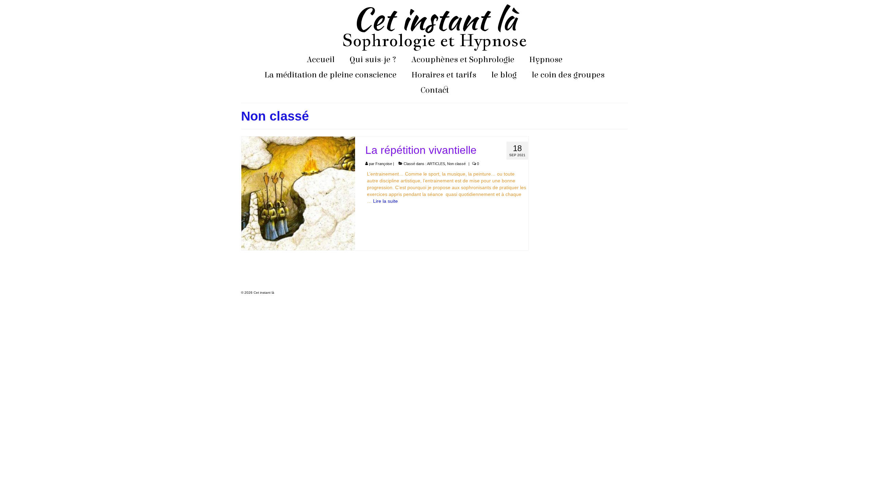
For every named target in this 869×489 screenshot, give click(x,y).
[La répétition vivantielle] (298, 193)
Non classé (456, 164)
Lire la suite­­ (385, 201)
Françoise (383, 164)
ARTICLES (436, 164)
